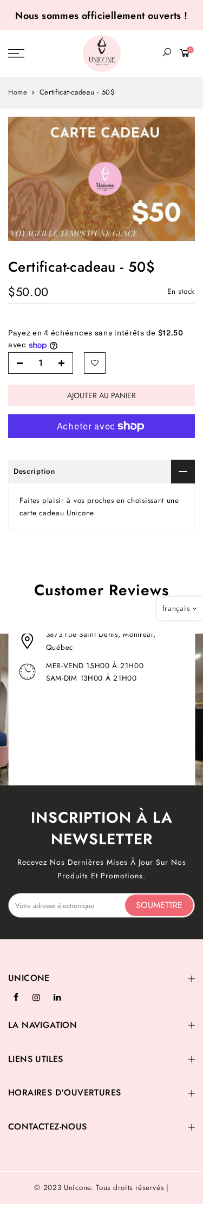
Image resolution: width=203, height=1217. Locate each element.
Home (18, 92)
